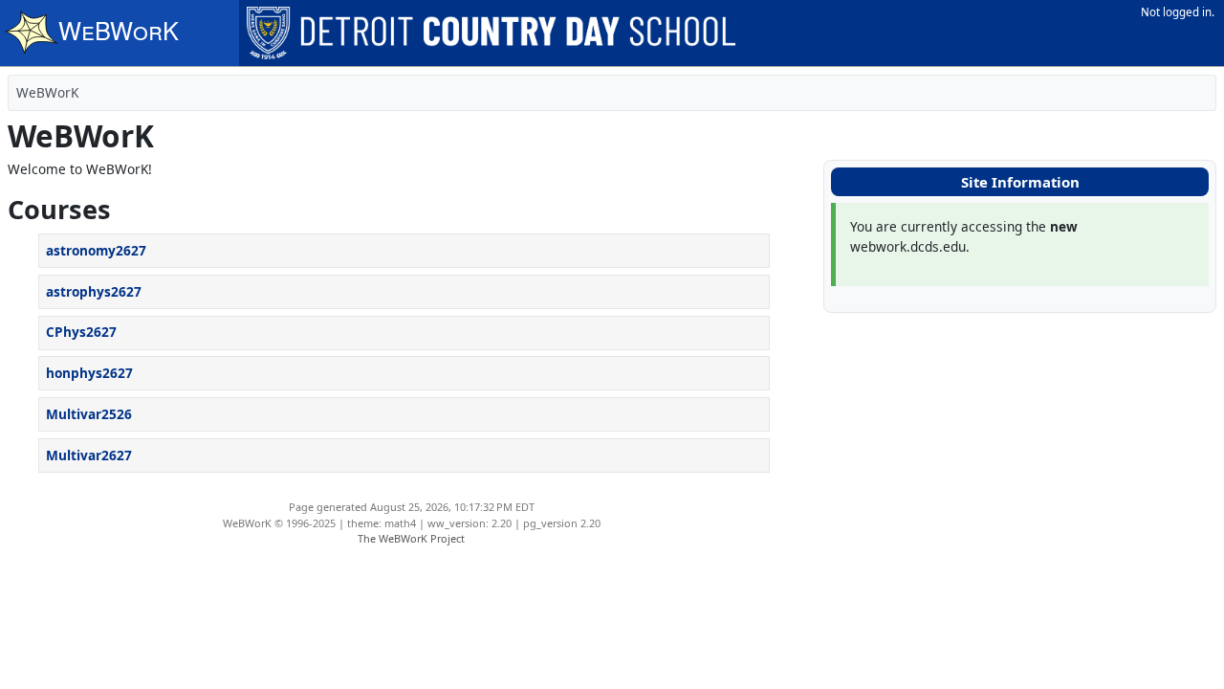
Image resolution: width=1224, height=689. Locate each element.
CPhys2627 (81, 331)
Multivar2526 (89, 414)
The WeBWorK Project (411, 538)
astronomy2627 (96, 250)
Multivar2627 (89, 455)
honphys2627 (89, 373)
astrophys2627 (94, 291)
